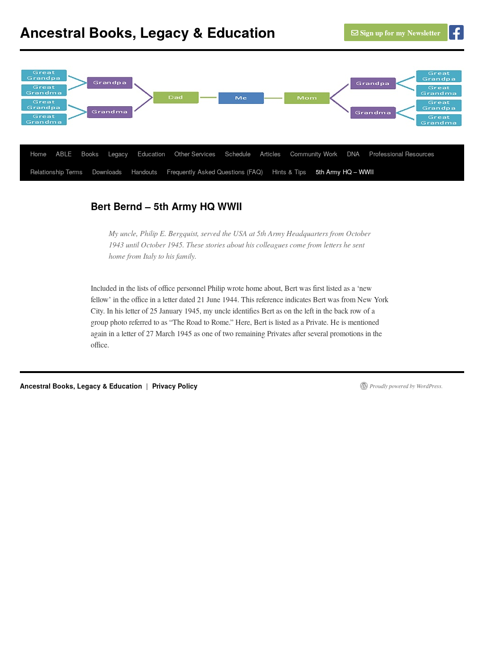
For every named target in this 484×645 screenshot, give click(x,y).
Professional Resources (401, 153)
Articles (270, 153)
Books (90, 153)
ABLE (64, 153)
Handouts (144, 171)
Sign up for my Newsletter (399, 32)
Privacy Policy (175, 385)
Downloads (107, 171)
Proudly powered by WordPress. (406, 386)
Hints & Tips (289, 171)
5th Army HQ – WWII (345, 171)
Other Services (195, 153)
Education (151, 153)
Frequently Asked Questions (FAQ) (215, 171)
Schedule (238, 153)
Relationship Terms (56, 171)
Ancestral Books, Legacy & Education (147, 32)
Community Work (313, 153)
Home (38, 153)
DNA (353, 153)
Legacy (118, 153)
